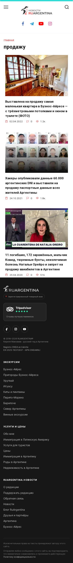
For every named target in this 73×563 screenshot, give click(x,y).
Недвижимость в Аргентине (21, 467)
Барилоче (9, 403)
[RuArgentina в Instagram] (15, 329)
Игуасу (8, 386)
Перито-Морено (13, 397)
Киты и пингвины (14, 391)
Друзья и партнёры (15, 515)
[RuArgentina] (21, 290)
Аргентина (9, 520)
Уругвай (8, 380)
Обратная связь (13, 498)
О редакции (11, 487)
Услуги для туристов (16, 445)
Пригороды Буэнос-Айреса (20, 374)
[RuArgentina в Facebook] (6, 329)
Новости (8, 504)
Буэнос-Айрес (12, 369)
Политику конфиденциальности (19, 557)
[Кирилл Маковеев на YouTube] (24, 329)
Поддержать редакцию (18, 492)
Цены (6, 450)
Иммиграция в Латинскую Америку (26, 439)
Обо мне (8, 433)
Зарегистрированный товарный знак (25, 296)
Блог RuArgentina (14, 509)
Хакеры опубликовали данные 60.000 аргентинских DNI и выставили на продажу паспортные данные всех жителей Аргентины (34, 185)
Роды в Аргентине (14, 462)
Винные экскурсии (15, 414)
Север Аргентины (14, 408)
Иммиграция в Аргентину (19, 456)
